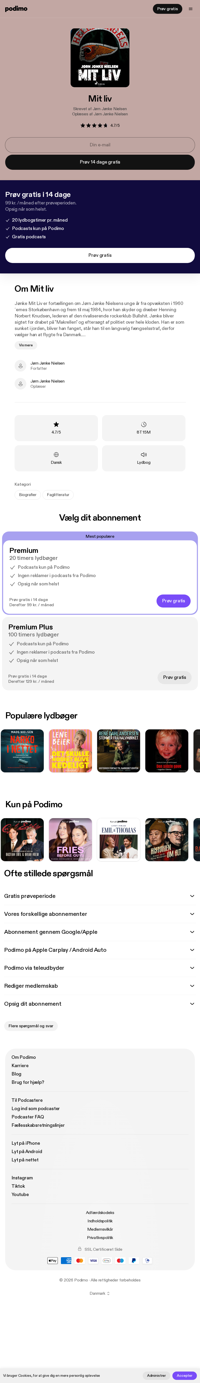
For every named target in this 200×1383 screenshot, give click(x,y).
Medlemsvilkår (100, 1229)
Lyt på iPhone (25, 1143)
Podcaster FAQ (27, 1117)
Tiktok (18, 1186)
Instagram (22, 1178)
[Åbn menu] (190, 9)
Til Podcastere (26, 1100)
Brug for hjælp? (27, 1082)
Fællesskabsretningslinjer (38, 1125)
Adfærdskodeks (100, 1212)
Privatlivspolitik (100, 1237)
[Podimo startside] (16, 8)
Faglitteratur (58, 494)
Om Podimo (23, 1057)
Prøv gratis (167, 8)
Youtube (20, 1195)
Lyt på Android (26, 1152)
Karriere (20, 1066)
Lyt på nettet (25, 1160)
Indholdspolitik (100, 1221)
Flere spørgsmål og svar (31, 1026)
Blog (16, 1074)
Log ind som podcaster (35, 1109)
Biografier (27, 494)
